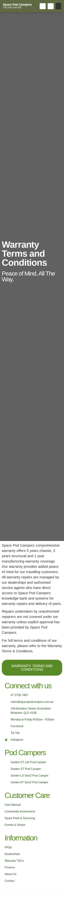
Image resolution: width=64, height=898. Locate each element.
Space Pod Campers (17, 4)
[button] (58, 6)
